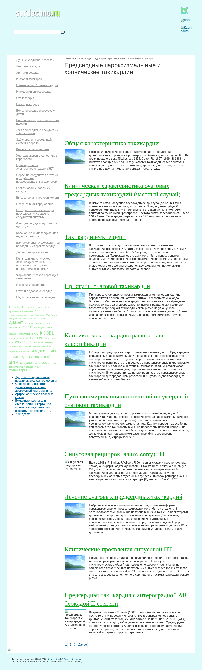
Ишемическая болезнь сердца (37, 85)
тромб (38, 367)
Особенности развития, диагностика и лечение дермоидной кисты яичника (33, 387)
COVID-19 (17, 307)
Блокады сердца (27, 104)
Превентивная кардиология (34, 204)
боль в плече (29, 318)
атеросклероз (16, 315)
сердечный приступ (32, 354)
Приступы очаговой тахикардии (107, 285)
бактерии (28, 315)
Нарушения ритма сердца (33, 91)
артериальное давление (21, 311)
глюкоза (42, 318)
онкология (38, 342)
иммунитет (45, 323)
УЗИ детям (22, 414)
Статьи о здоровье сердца (34, 291)
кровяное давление (18, 338)
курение (36, 338)
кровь (47, 332)
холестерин (18, 370)
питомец (13, 346)
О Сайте (65, 659)
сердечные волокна (19, 351)
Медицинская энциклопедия (35, 297)
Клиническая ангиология (32, 149)
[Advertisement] (127, 105)
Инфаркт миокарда (29, 79)
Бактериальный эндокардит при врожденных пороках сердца (38, 244)
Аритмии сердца (27, 72)
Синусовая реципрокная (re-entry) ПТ (115, 453)
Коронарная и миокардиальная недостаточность (37, 234)
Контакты (76, 659)
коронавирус (27, 333)
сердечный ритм (29, 359)
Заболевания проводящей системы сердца (34, 141)
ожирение (23, 342)
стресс (43, 363)
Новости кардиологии (30, 284)
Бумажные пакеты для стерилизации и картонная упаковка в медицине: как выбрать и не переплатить (33, 405)
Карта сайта (54, 659)
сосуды (26, 363)
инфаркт (26, 327)
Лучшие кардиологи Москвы (35, 60)
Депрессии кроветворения (33, 252)
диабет (16, 322)
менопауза (50, 338)
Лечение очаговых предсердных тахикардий (123, 496)
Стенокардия (25, 98)
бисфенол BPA (42, 315)
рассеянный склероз (29, 346)
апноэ (47, 307)
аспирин (41, 311)
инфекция (39, 327)
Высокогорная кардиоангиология (38, 197)
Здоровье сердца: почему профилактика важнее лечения (36, 378)
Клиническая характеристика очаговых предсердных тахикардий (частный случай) (122, 189)
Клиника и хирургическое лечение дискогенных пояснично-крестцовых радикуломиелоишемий (33, 263)
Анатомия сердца (28, 66)
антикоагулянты (35, 307)
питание (49, 342)
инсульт (13, 327)
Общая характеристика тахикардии (112, 143)
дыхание (29, 323)
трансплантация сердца (21, 367)
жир (37, 323)
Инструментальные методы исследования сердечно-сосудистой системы (35, 214)
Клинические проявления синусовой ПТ (118, 549)
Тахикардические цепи (95, 236)
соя (35, 363)
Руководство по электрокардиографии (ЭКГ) (35, 167)
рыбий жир (46, 346)
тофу (53, 363)
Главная (69, 58)
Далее (82, 644)
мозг (11, 342)
